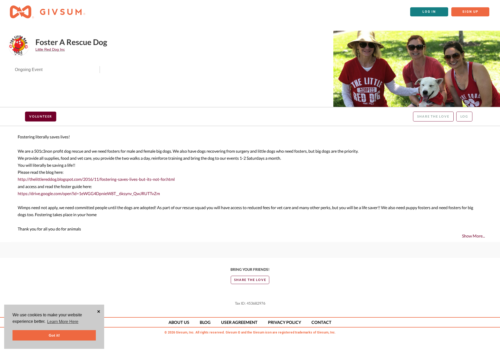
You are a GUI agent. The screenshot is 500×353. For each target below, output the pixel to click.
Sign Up (470, 12)
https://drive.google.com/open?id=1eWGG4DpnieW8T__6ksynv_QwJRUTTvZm (89, 193)
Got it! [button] (54, 335)
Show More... (473, 235)
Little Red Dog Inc (50, 49)
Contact (321, 322)
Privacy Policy (284, 322)
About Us (178, 322)
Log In (429, 12)
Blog (205, 322)
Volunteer (40, 116)
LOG (464, 116)
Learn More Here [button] (62, 321)
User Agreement (239, 322)
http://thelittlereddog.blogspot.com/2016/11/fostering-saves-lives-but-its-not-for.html (96, 179)
